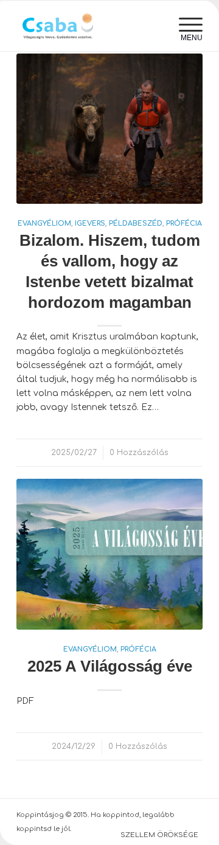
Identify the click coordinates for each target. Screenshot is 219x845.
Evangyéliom (44, 224)
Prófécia (184, 224)
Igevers (90, 224)
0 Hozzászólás (139, 452)
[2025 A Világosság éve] (109, 554)
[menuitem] (185, 25)
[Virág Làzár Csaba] (91, 26)
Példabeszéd (135, 224)
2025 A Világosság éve (109, 666)
